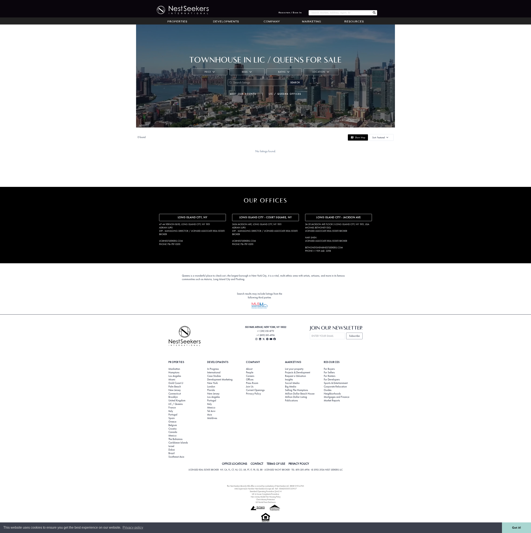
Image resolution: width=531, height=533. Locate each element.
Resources (354, 22)
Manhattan (174, 369)
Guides (327, 390)
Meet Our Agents (243, 93)
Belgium (172, 425)
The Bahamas (175, 439)
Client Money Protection (265, 499)
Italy (170, 411)
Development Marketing (220, 379)
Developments (226, 22)
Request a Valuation (295, 376)
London (211, 386)
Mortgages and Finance (336, 397)
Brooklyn (173, 397)
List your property (294, 369)
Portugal (172, 414)
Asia (209, 414)
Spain (171, 418)
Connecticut (174, 393)
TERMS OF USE (276, 464)
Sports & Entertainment (336, 383)
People (249, 372)
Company (272, 22)
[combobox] (340, 12)
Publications (291, 400)
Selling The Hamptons (296, 390)
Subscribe (354, 336)
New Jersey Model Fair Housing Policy (265, 496)
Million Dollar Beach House (299, 393)
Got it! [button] (516, 527)
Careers (250, 376)
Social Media (292, 383)
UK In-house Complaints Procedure (265, 494)
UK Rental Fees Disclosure (266, 502)
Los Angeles (174, 376)
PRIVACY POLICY (299, 464)
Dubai (171, 449)
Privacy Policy (253, 393)
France (172, 407)
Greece (172, 421)
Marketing (311, 22)
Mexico (172, 435)
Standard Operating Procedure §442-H (265, 491)
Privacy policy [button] (133, 527)
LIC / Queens (175, 404)
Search (295, 82)
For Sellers (329, 372)
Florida (211, 390)
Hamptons (173, 372)
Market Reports (332, 400)
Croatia (172, 428)
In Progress (213, 369)
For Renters (329, 376)
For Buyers (329, 369)
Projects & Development (297, 372)
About (249, 369)
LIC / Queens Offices (285, 93)
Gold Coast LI (175, 383)
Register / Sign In (290, 13)
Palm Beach (174, 386)
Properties (177, 22)
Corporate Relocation (335, 386)
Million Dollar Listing (296, 397)
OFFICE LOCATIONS (234, 464)
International (213, 372)
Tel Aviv (211, 411)
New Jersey (174, 390)
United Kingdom (176, 400)
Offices (249, 379)
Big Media (290, 386)
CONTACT (257, 464)
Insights (289, 379)
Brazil (171, 453)
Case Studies (214, 376)
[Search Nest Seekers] (374, 13)
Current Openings (255, 390)
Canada (172, 432)
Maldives (212, 418)
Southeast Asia (176, 456)
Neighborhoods (332, 393)
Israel (171, 446)
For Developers (332, 379)
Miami (171, 379)
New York (212, 383)
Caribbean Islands (178, 442)
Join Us (249, 386)
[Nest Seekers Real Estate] (180, 10)
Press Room (252, 383)
